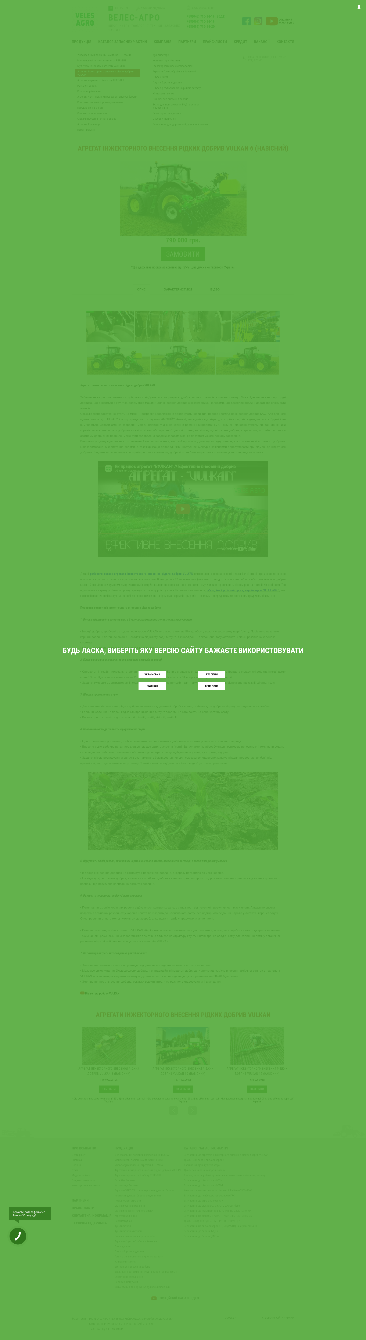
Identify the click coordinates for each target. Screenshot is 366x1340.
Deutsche (211, 686)
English (152, 686)
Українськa (152, 674)
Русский (212, 674)
